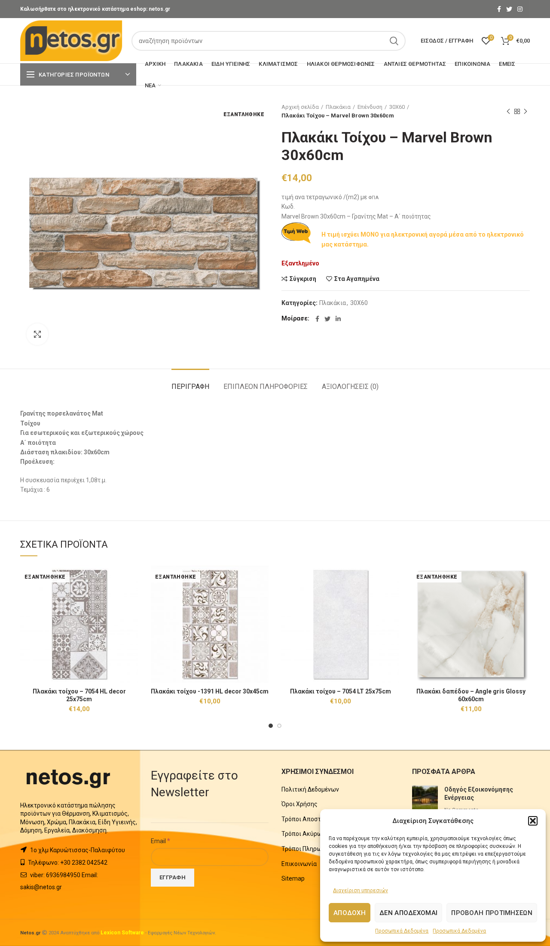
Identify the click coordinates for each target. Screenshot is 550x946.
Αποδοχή (349, 913)
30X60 (397, 107)
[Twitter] (509, 9)
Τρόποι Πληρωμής (306, 848)
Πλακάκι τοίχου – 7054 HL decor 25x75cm (79, 695)
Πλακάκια (338, 107)
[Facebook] (499, 9)
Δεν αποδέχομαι (408, 913)
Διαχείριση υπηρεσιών (360, 890)
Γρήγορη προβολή (131, 598)
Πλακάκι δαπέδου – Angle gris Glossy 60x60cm (471, 695)
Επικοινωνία (299, 863)
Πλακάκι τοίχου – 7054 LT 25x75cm (340, 691)
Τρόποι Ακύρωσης (307, 833)
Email (160, 840)
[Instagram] (520, 9)
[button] (533, 821)
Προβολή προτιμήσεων (491, 913)
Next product (525, 111)
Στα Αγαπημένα (356, 279)
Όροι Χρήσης (299, 804)
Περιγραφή (190, 386)
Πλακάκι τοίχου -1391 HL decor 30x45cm (210, 691)
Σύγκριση (303, 279)
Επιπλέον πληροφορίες (265, 386)
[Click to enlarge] (37, 334)
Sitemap (293, 878)
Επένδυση (370, 107)
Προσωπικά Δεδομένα (401, 931)
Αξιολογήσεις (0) (350, 386)
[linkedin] (338, 318)
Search (394, 41)
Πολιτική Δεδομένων (310, 789)
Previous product (508, 111)
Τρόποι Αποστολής (308, 819)
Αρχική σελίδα (300, 107)
